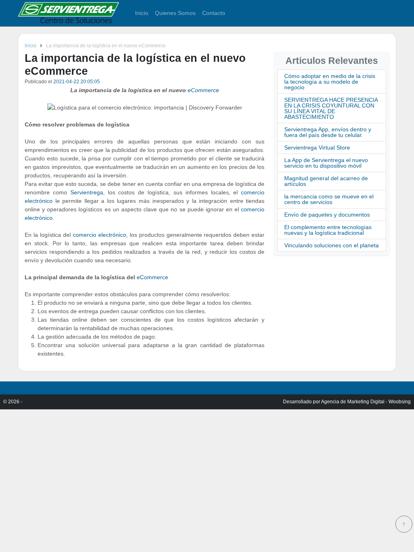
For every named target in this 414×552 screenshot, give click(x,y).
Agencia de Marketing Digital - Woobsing (366, 402)
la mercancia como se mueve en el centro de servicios (329, 199)
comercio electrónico (99, 235)
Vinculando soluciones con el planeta (331, 245)
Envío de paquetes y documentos (327, 214)
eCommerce (203, 90)
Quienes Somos (175, 13)
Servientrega (86, 192)
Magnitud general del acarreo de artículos (326, 181)
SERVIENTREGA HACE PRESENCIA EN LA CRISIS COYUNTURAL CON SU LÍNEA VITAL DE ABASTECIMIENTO (331, 108)
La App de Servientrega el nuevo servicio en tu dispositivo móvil (326, 163)
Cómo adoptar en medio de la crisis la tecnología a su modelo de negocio (329, 82)
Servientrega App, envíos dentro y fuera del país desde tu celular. (327, 132)
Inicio (141, 13)
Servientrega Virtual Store (317, 147)
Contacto (213, 13)
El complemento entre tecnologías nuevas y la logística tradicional (328, 230)
